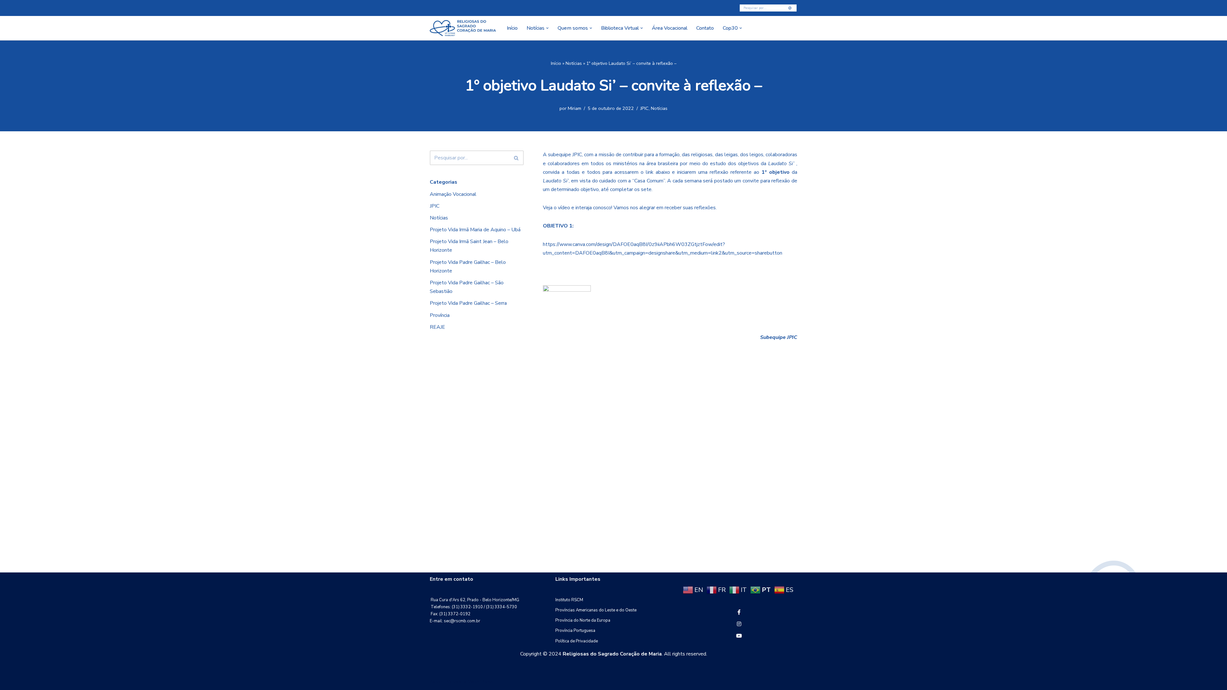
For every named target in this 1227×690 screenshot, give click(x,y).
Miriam (574, 108)
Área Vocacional (669, 28)
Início (512, 28)
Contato (705, 28)
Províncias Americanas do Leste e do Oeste (596, 610)
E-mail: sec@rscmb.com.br (455, 621)
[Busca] (790, 8)
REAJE (437, 327)
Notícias (574, 63)
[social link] (739, 612)
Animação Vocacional (453, 194)
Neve (436, 681)
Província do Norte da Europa (582, 620)
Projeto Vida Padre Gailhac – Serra (468, 303)
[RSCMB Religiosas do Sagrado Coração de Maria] (463, 28)
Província (440, 315)
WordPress (481, 681)
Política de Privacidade (576, 641)
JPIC (644, 108)
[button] (547, 28)
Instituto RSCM (569, 600)
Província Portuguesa (575, 630)
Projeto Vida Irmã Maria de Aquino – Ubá (475, 229)
